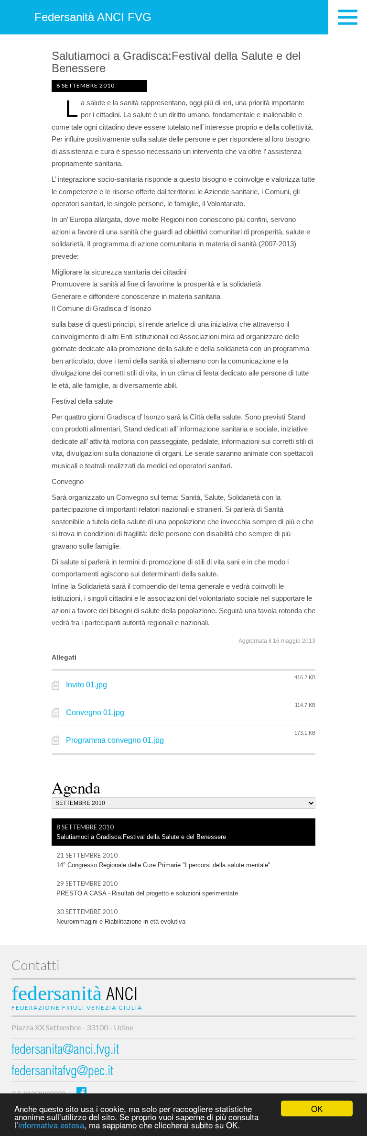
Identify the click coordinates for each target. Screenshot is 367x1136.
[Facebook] (81, 1092)
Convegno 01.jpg (95, 712)
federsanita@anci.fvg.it (65, 1051)
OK (317, 1108)
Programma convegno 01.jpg (115, 740)
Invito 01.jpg (86, 685)
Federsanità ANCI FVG (92, 17)
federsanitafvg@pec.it (62, 1072)
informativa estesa (51, 1125)
